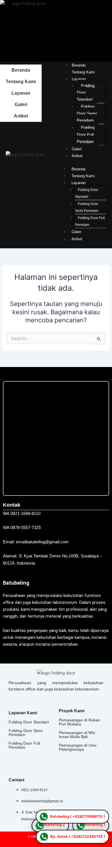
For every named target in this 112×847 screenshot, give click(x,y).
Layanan (20, 93)
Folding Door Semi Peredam (87, 113)
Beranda (20, 70)
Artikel (21, 116)
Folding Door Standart (86, 193)
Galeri (21, 104)
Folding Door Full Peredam (85, 134)
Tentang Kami (21, 81)
